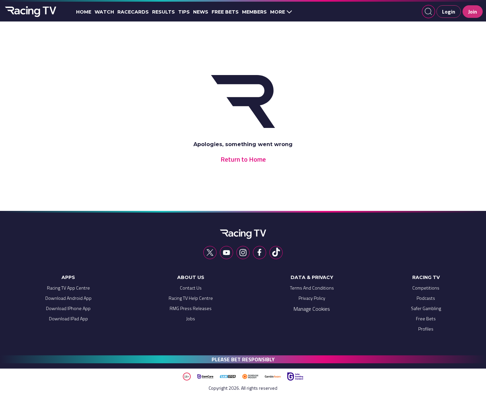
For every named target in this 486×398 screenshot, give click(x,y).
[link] (68, 289)
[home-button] (29, 11)
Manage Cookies (312, 309)
